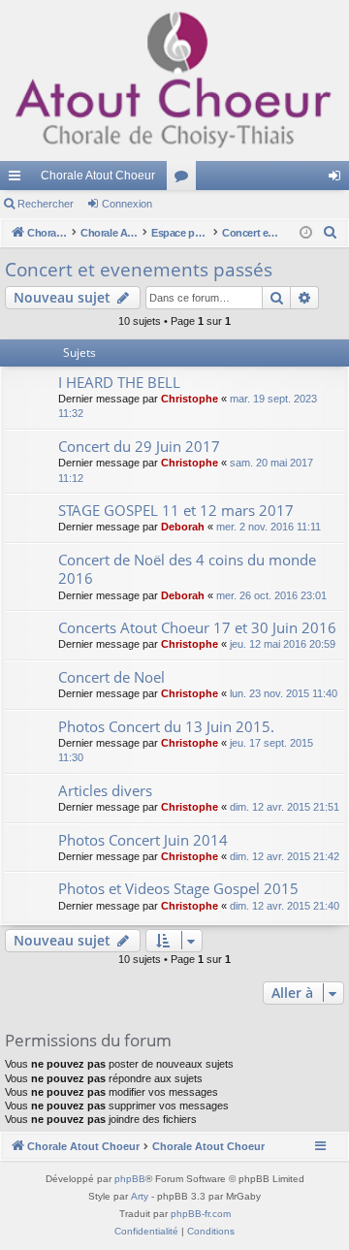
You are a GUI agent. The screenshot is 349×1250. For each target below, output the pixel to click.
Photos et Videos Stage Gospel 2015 (178, 888)
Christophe (189, 398)
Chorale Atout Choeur (98, 175)
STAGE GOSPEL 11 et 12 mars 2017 (176, 510)
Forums (185, 179)
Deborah (183, 526)
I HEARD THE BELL (119, 382)
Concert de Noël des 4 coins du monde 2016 (187, 569)
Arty (139, 1196)
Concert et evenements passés (138, 269)
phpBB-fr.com (201, 1213)
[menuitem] (330, 232)
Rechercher (45, 203)
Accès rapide (18, 179)
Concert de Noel (111, 677)
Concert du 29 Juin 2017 (139, 446)
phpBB (129, 1178)
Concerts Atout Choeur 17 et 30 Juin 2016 (197, 627)
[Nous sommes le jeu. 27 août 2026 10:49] (306, 233)
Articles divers (105, 790)
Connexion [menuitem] (338, 179)
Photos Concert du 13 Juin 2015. (166, 726)
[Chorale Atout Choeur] (174, 80)
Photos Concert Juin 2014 (143, 839)
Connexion (127, 203)
